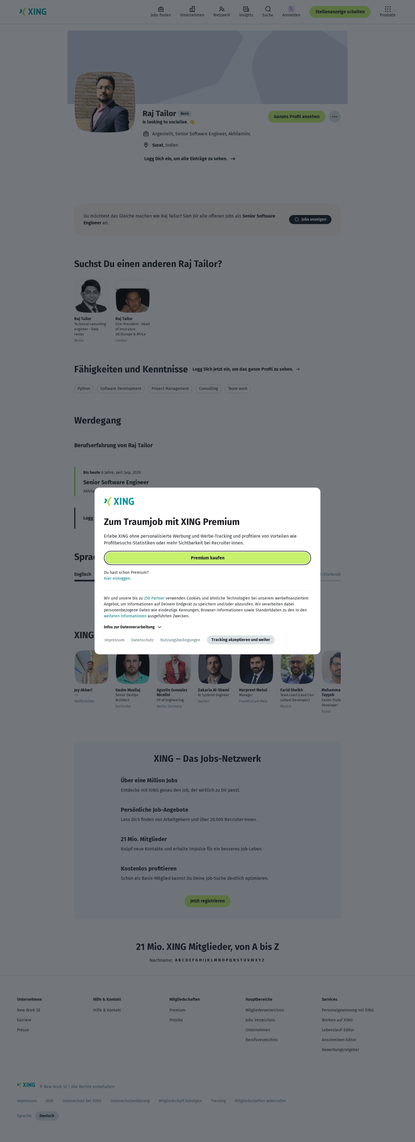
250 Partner (154, 598)
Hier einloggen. (117, 578)
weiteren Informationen (125, 616)
